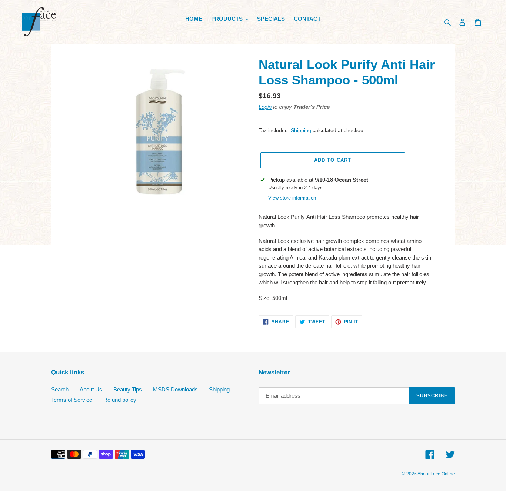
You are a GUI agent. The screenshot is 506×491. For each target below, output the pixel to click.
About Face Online (436, 474)
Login (265, 107)
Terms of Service (71, 400)
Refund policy (119, 400)
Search (60, 389)
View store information (292, 198)
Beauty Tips (127, 389)
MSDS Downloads (175, 389)
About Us (91, 389)
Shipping (301, 130)
